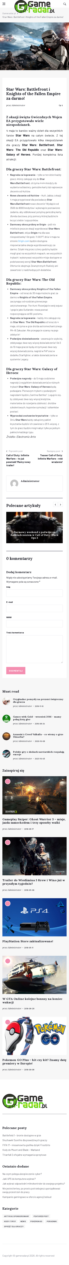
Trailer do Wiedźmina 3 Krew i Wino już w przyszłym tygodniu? (33, 881)
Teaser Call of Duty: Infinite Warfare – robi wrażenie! (50, 458)
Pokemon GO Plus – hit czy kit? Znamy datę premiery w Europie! (34, 1061)
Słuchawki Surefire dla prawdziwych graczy (24, 1140)
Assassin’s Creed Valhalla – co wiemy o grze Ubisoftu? (38, 736)
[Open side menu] (3, 3)
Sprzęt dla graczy (14, 1226)
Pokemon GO (36, 1221)
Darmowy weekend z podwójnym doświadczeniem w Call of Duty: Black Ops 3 (34, 535)
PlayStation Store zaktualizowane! (27, 941)
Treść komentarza (15, 632)
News (23, 1221)
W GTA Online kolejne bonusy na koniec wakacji (32, 1000)
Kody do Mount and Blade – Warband (21, 1149)
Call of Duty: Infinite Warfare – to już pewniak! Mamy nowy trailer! (18, 460)
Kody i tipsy (10, 1221)
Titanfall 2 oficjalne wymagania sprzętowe (24, 1154)
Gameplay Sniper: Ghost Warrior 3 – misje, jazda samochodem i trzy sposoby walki (33, 821)
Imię (8, 587)
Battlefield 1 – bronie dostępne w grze (21, 1135)
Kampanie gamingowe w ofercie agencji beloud (26, 1196)
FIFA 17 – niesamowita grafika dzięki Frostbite (26, 1145)
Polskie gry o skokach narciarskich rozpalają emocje (38, 753)
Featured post (41, 1216)
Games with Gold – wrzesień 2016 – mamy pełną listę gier (37, 718)
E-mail (9, 602)
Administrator (18, 105)
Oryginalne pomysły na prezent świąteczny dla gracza (38, 700)
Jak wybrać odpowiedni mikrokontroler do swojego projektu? (33, 1183)
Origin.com (23, 241)
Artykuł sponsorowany (16, 1216)
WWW (9, 617)
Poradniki (52, 1221)
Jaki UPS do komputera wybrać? (19, 1178)
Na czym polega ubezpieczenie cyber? (22, 1173)
